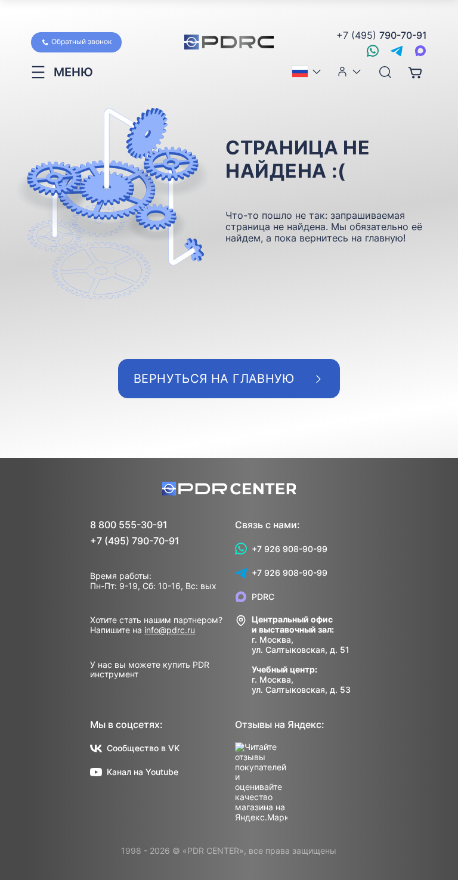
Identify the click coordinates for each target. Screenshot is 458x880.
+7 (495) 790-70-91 (135, 541)
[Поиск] (385, 72)
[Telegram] (396, 50)
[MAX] (420, 50)
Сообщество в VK (143, 748)
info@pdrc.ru (169, 630)
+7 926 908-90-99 (289, 549)
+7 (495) (381, 35)
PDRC (263, 596)
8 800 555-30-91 (129, 525)
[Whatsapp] (372, 50)
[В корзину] (415, 72)
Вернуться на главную (214, 378)
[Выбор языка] (307, 71)
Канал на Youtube (142, 772)
